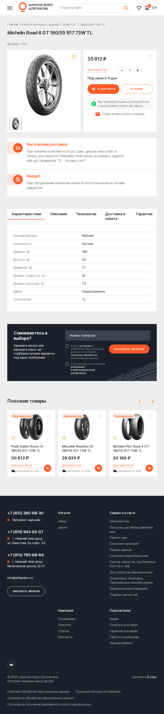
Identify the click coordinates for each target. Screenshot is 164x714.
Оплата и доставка (123, 625)
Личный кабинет (121, 643)
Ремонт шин (118, 538)
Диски (62, 527)
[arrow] (139, 401)
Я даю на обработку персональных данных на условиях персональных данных (87, 352)
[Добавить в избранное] (150, 56)
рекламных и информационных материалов (83, 370)
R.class (152, 677)
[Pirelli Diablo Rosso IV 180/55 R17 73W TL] (31, 430)
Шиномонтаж (119, 521)
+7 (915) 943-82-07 (25, 532)
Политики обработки (84, 355)
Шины (62, 521)
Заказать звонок (129, 349)
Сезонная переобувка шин (129, 556)
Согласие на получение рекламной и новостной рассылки (49, 704)
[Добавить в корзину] (47, 468)
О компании (66, 619)
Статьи (63, 631)
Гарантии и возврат (124, 631)
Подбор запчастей (123, 595)
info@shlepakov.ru (20, 578)
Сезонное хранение (124, 544)
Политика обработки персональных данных (38, 691)
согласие (85, 345)
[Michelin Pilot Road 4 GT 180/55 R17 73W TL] (133, 430)
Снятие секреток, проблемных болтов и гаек (132, 564)
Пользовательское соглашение (98, 691)
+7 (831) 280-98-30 (25, 513)
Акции (114, 619)
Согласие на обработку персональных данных (40, 698)
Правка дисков (121, 550)
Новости (64, 625)
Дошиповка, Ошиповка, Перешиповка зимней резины (131, 580)
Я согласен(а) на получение (88, 368)
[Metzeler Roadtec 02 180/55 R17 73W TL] (82, 430)
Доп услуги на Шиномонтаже (131, 572)
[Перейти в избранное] (141, 8)
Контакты (65, 637)
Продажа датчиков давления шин (131, 529)
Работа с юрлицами (124, 637)
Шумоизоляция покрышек (129, 588)
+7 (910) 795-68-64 (25, 555)
